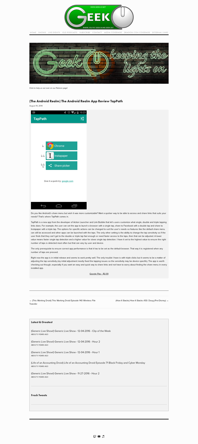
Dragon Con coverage (137, 32)
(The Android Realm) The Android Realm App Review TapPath (76, 101)
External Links (160, 32)
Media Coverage (113, 32)
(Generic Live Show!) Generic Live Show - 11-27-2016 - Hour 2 (65, 373)
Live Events (54, 32)
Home (33, 32)
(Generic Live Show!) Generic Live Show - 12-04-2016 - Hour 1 (65, 352)
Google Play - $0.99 (99, 273)
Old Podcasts (69, 32)
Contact (97, 32)
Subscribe (85, 32)
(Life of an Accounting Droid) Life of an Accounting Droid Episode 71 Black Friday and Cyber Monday (88, 362)
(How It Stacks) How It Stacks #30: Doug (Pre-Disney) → (142, 300)
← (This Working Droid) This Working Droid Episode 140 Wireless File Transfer (62, 302)
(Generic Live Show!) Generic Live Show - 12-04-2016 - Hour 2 (65, 341)
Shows (42, 32)
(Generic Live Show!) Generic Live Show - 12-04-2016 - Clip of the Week (71, 331)
